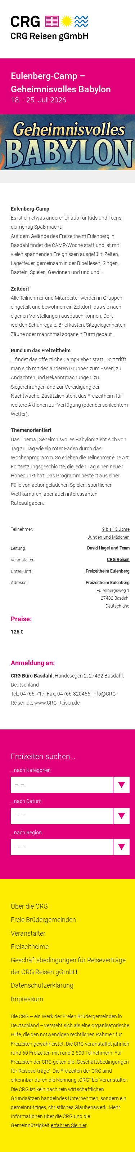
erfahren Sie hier (68, 1125)
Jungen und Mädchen (108, 537)
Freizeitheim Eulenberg (108, 571)
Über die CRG (29, 906)
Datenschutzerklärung (42, 985)
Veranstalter (28, 933)
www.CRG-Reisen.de (57, 703)
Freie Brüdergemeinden (43, 919)
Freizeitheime (30, 946)
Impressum (27, 999)
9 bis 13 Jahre (116, 529)
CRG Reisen (118, 559)
